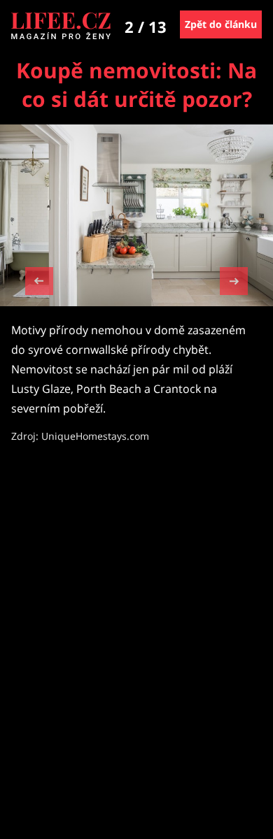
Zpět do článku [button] (221, 24)
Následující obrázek (234, 279)
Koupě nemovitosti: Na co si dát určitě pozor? (136, 84)
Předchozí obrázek (39, 283)
